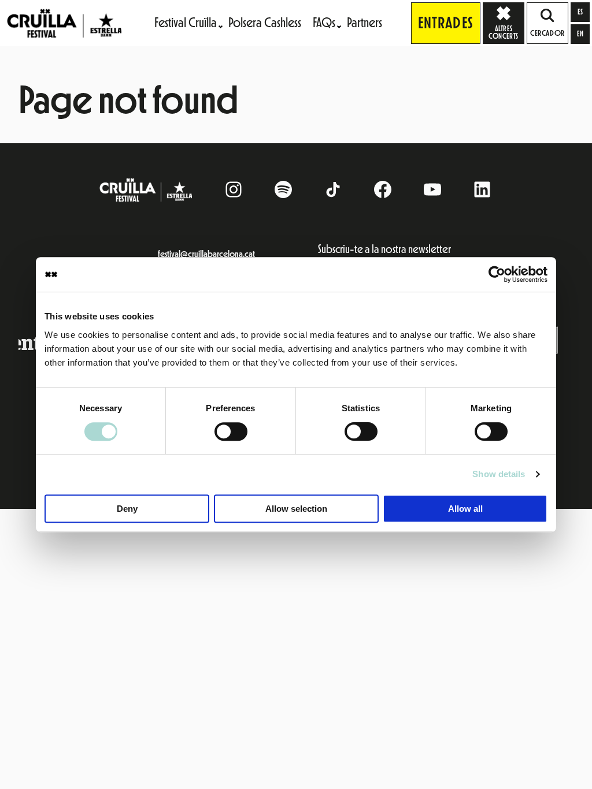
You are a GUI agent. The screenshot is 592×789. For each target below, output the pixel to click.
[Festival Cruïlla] (64, 22)
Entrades (445, 23)
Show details (498, 474)
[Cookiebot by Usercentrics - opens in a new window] (496, 274)
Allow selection (296, 508)
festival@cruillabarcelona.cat (206, 254)
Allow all (465, 508)
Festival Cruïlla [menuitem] (185, 22)
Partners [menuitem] (364, 22)
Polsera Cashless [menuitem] (264, 22)
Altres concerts (506, 23)
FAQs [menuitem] (324, 22)
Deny (127, 508)
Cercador (547, 33)
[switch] (230, 431)
